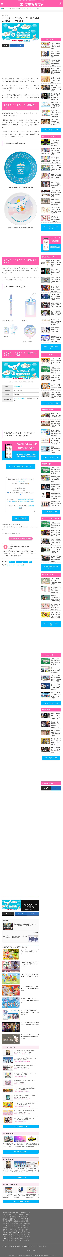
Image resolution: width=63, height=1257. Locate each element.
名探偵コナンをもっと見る (51, 457)
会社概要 (5, 1246)
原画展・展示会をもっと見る (51, 347)
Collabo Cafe (31, 4)
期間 (30, 561)
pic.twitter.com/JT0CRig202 (26, 501)
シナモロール (19, 561)
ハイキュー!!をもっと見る (51, 403)
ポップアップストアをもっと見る (51, 227)
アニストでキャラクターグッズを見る (20, 466)
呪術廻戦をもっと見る (51, 511)
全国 (22, 565)
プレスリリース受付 (29, 1246)
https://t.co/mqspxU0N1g (25, 499)
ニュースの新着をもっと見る (20, 1126)
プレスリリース (18, 1232)
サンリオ (9, 565)
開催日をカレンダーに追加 (19, 538)
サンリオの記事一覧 (20, 518)
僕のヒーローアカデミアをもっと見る (51, 567)
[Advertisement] (20, 61)
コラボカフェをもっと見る (51, 130)
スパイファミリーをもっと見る (51, 624)
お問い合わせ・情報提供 (15, 1246)
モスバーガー (16, 565)
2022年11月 (12, 561)
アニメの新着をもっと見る (20, 1151)
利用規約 (46, 1255)
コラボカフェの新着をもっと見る (20, 1201)
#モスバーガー (26, 479)
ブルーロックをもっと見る (51, 703)
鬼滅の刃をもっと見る (51, 758)
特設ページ (17, 386)
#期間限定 (15, 501)
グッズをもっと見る (20, 1177)
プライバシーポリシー (41, 1246)
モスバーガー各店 (19, 398)
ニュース (26, 561)
